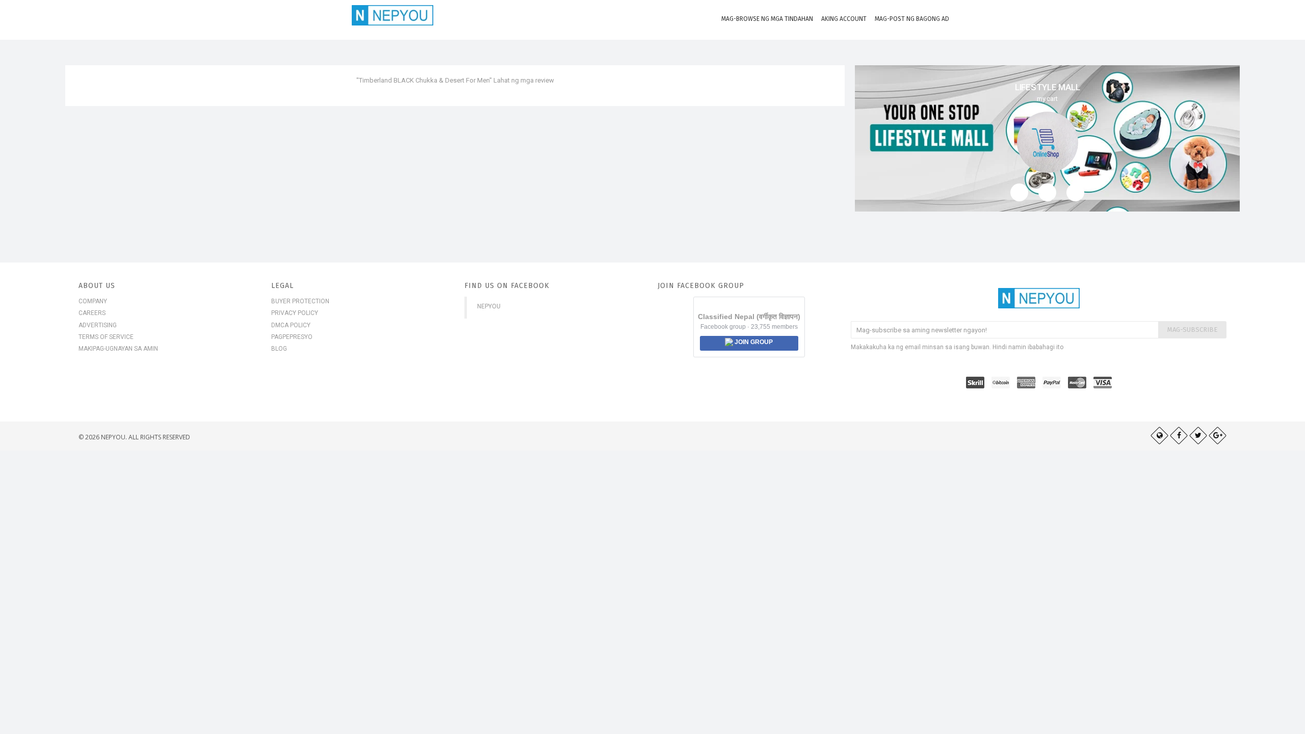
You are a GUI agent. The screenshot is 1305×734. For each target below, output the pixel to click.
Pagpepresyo (291, 336)
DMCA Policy (290, 325)
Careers (92, 313)
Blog (279, 348)
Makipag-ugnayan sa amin (118, 348)
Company (93, 301)
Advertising (98, 325)
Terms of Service (106, 336)
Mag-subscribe (1192, 329)
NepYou (489, 306)
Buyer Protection (300, 301)
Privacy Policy (294, 313)
